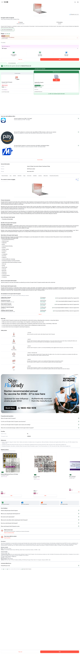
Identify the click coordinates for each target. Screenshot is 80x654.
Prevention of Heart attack (7, 219)
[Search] (74, 2)
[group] (40, 8)
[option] (5, 176)
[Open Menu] (2, 2)
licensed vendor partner (6, 554)
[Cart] (77, 2)
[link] (6, 2)
